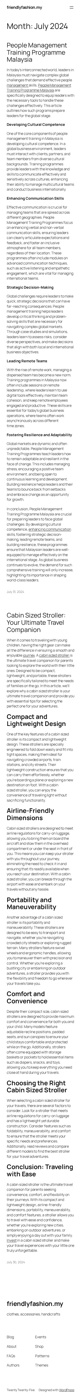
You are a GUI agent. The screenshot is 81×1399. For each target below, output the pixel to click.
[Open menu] (71, 7)
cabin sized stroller (54, 655)
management (18, 85)
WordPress (66, 1390)
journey (29, 655)
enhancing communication (50, 529)
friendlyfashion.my (24, 7)
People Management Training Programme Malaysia (37, 52)
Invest (11, 1240)
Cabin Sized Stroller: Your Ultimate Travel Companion (36, 622)
